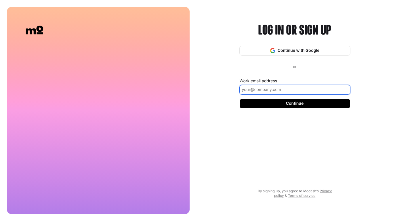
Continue (295, 103)
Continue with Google (299, 50)
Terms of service (301, 195)
